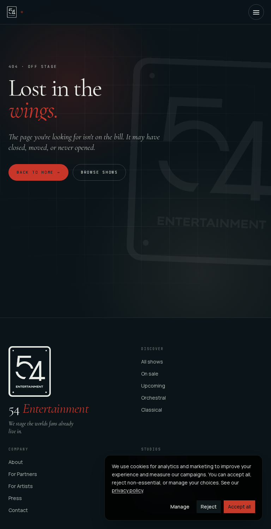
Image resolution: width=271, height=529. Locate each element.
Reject (209, 506)
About (15, 462)
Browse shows (99, 172)
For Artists (20, 486)
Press (15, 498)
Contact (18, 510)
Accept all (239, 506)
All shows (152, 361)
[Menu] (256, 12)
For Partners (22, 474)
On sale (149, 373)
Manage (179, 506)
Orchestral (153, 397)
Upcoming (153, 385)
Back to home (38, 172)
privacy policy (127, 490)
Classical (151, 409)
